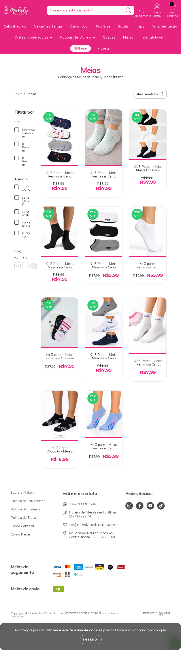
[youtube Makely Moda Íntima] (150, 506)
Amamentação (164, 26)
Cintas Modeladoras (32, 37)
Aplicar (33, 266)
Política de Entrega (25, 509)
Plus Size (103, 26)
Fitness (103, 48)
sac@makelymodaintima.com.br (94, 525)
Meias (128, 37)
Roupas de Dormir (76, 37)
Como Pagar (20, 534)
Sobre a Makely (22, 493)
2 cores (59, 435)
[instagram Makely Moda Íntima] (129, 506)
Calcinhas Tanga (48, 26)
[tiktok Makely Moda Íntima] (161, 506)
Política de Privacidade (28, 501)
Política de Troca (23, 518)
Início (18, 94)
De (16, 258)
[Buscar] (128, 10)
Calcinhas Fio (15, 26)
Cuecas (109, 37)
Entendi (91, 639)
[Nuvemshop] (156, 614)
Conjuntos (78, 26)
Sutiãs (123, 26)
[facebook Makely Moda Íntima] (139, 506)
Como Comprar (22, 526)
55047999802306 (82, 504)
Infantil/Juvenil (153, 37)
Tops (140, 26)
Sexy (82, 48)
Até (25, 258)
